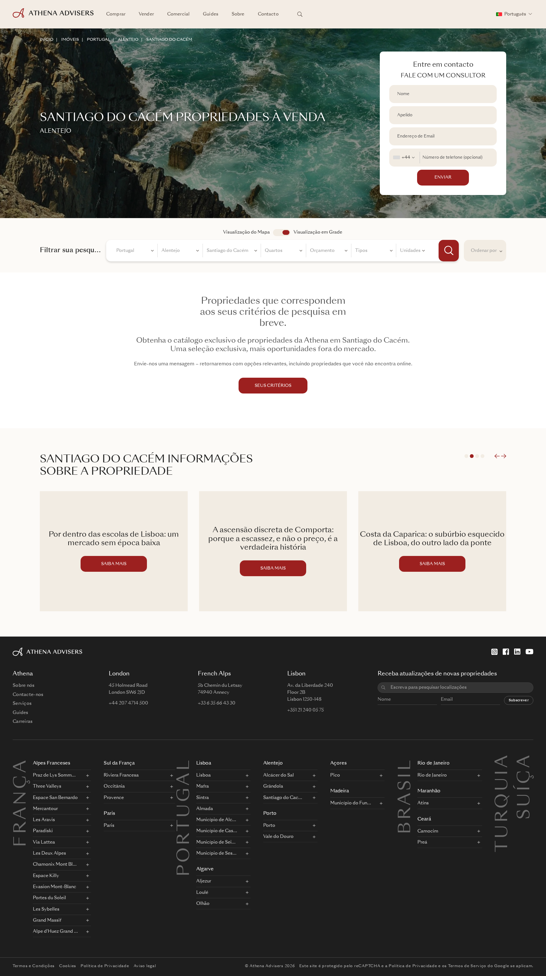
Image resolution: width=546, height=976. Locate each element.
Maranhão (428, 791)
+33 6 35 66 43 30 (216, 703)
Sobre (238, 14)
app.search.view (281, 232)
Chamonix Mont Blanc (55, 864)
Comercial (178, 14)
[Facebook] (506, 651)
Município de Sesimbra (216, 853)
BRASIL (406, 796)
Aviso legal (145, 966)
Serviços (22, 703)
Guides (210, 14)
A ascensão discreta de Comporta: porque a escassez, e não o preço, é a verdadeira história (273, 539)
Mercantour (45, 809)
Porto (269, 813)
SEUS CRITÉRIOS (273, 386)
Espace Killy (46, 876)
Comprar (115, 14)
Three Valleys (47, 786)
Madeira (339, 791)
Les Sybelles (46, 909)
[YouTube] (529, 651)
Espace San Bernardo (55, 798)
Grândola (273, 786)
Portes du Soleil (49, 898)
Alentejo (273, 763)
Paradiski (43, 831)
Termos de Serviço (467, 966)
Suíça (525, 761)
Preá (422, 842)
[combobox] (405, 157)
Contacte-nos (28, 694)
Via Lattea (44, 842)
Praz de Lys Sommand (55, 775)
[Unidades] (412, 251)
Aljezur (203, 881)
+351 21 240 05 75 (305, 710)
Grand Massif (47, 920)
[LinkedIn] (517, 651)
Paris (109, 813)
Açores (338, 763)
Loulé (202, 892)
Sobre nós (24, 685)
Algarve (205, 869)
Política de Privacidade (105, 966)
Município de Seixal (216, 842)
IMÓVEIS (70, 40)
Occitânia (114, 786)
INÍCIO (46, 40)
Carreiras (23, 721)
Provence (114, 798)
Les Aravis (44, 820)
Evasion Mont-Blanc (54, 887)
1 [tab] (466, 456)
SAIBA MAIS (113, 564)
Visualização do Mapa (246, 232)
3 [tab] (477, 456)
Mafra (202, 786)
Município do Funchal (350, 803)
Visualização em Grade (318, 232)
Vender (146, 14)
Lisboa (203, 763)
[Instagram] (494, 651)
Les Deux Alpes (49, 853)
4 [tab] (482, 456)
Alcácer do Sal (278, 775)
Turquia (503, 761)
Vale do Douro (278, 836)
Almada (204, 809)
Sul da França (119, 763)
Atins (423, 803)
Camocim (427, 831)
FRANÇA (21, 802)
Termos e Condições (34, 966)
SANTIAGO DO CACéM (169, 40)
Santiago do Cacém (283, 798)
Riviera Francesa (121, 775)
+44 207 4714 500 (128, 703)
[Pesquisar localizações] (299, 14)
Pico (335, 775)
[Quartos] (283, 251)
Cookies (67, 966)
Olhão (202, 903)
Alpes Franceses (51, 763)
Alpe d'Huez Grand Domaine (55, 931)
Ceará (424, 819)
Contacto (268, 14)
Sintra (202, 798)
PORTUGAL (98, 40)
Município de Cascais (216, 831)
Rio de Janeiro (433, 763)
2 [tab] (472, 456)
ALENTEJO (128, 40)
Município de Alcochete (216, 820)
